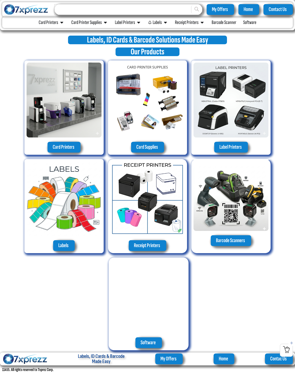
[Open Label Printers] (138, 22)
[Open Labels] (165, 22)
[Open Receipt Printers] (202, 22)
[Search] (196, 9)
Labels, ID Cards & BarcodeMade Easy (101, 359)
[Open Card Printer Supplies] (105, 22)
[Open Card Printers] (61, 22)
